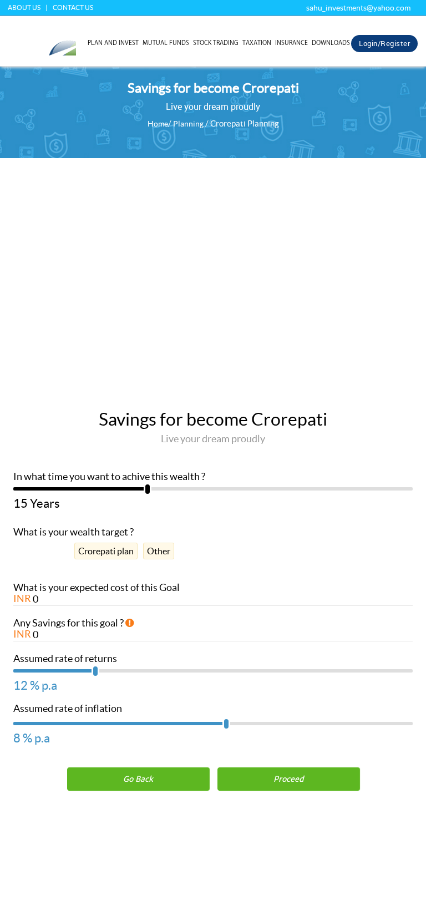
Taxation (256, 42)
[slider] (213, 492)
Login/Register (384, 43)
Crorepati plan (106, 551)
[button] (288, 779)
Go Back (138, 779)
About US (24, 7)
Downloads (331, 42)
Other (158, 551)
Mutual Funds (166, 42)
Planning (188, 123)
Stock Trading (216, 42)
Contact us (73, 7)
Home (158, 123)
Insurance (291, 42)
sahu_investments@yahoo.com (358, 7)
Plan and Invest (113, 42)
